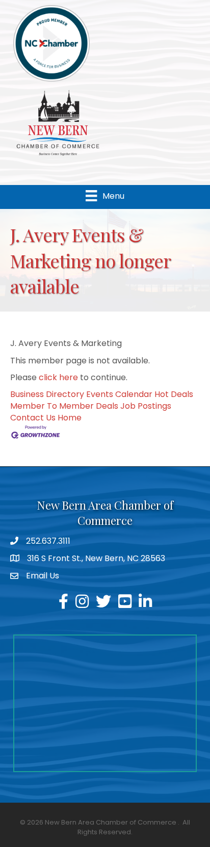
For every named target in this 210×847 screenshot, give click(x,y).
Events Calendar (119, 394)
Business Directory (47, 394)
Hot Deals (173, 394)
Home (70, 417)
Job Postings (145, 406)
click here (58, 377)
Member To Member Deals (64, 406)
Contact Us (33, 417)
